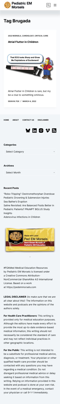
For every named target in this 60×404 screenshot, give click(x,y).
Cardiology (28, 36)
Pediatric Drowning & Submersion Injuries (26, 197)
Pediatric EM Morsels (18, 271)
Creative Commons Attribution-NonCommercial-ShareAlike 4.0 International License (28, 279)
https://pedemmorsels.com (21, 287)
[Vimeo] (47, 130)
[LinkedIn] (34, 130)
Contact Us (28, 120)
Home (6, 120)
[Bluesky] (28, 130)
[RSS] (54, 130)
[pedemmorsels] (30, 239)
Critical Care (41, 36)
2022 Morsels (14, 36)
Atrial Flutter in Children (23, 41)
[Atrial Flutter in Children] (30, 66)
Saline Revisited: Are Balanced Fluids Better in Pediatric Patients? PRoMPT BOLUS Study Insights (29, 209)
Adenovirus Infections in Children (22, 216)
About (16, 120)
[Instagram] (41, 130)
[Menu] (55, 5)
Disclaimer (43, 120)
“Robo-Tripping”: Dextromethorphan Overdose (29, 193)
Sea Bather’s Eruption (15, 201)
